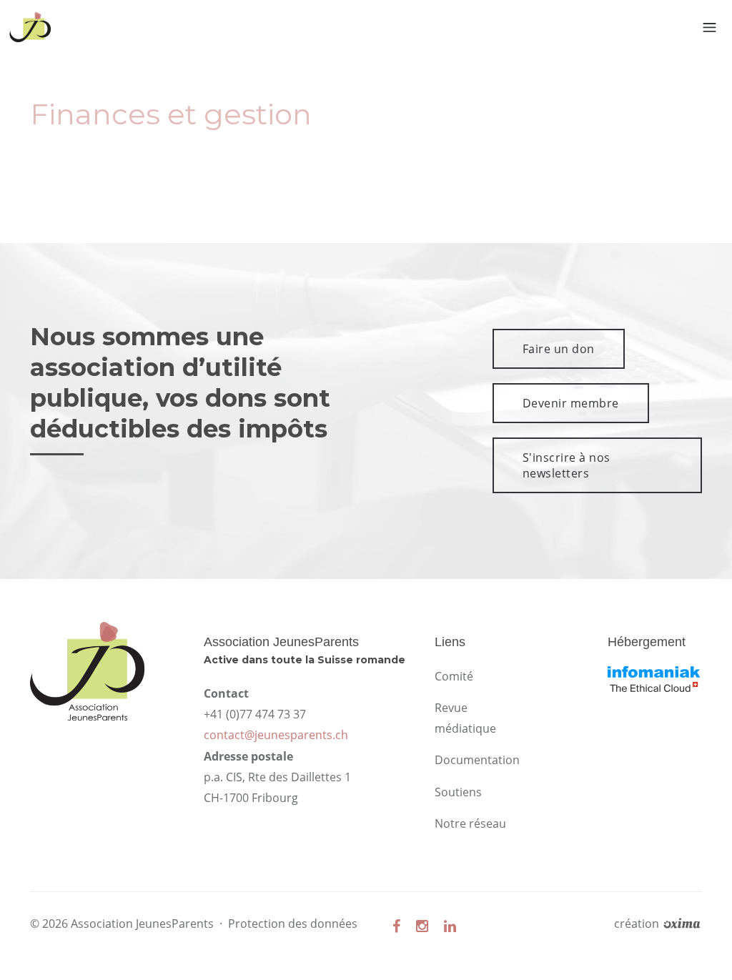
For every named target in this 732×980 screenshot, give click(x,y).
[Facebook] (396, 926)
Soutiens (458, 792)
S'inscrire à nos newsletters (566, 465)
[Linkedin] (450, 926)
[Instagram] (422, 926)
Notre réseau (470, 823)
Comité (454, 676)
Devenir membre (571, 403)
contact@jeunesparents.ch (276, 735)
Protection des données (292, 923)
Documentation (477, 760)
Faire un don (559, 349)
